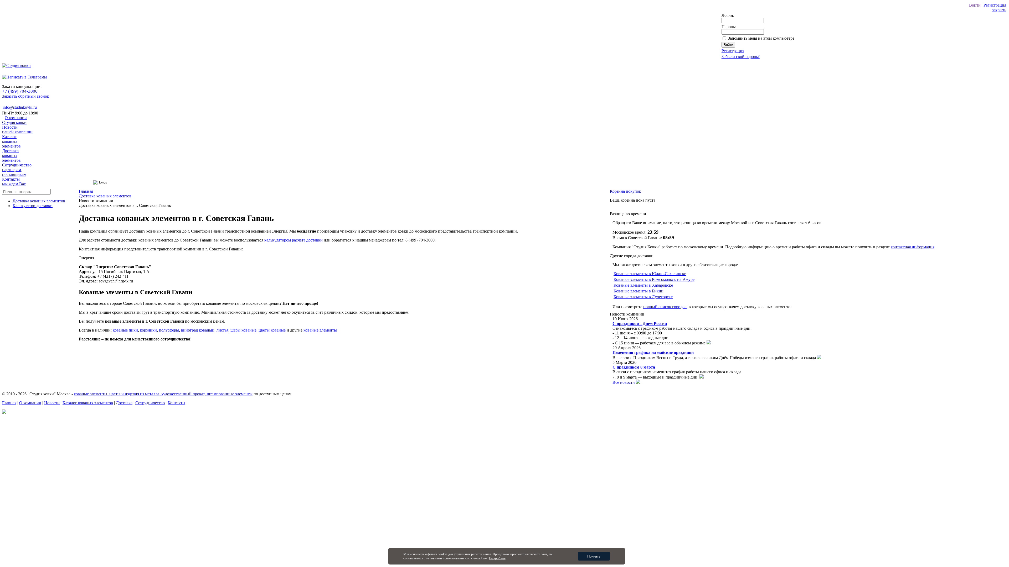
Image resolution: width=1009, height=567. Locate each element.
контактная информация (912, 247)
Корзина (625, 191)
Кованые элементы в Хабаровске (643, 285)
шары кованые (243, 330)
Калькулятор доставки (33, 205)
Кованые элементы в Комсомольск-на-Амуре (654, 279)
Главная (9, 403)
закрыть (999, 10)
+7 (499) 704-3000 (20, 91)
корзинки (148, 330)
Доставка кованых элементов (39, 201)
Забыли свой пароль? (741, 56)
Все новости (623, 382)
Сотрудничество (17, 170)
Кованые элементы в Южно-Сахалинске (650, 273)
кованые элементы (320, 330)
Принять (593, 556)
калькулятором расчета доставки (293, 240)
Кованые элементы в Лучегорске (643, 297)
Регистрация (995, 5)
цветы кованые (272, 330)
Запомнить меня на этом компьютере (761, 38)
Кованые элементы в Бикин (638, 291)
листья (222, 330)
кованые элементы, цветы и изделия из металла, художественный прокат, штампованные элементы (163, 394)
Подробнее (497, 558)
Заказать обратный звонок (25, 96)
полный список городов (665, 306)
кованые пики (125, 330)
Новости (17, 129)
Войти (975, 5)
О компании (14, 120)
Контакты (14, 181)
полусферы (169, 330)
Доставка (11, 155)
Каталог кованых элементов (88, 403)
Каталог (11, 141)
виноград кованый (197, 330)
